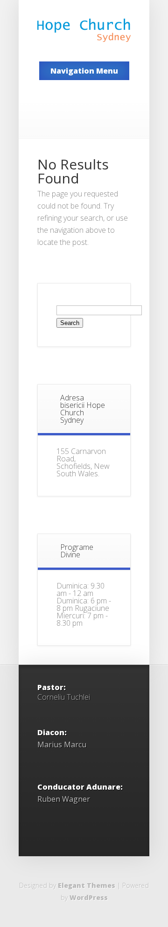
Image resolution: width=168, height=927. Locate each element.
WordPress (89, 897)
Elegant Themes (86, 885)
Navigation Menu (84, 71)
